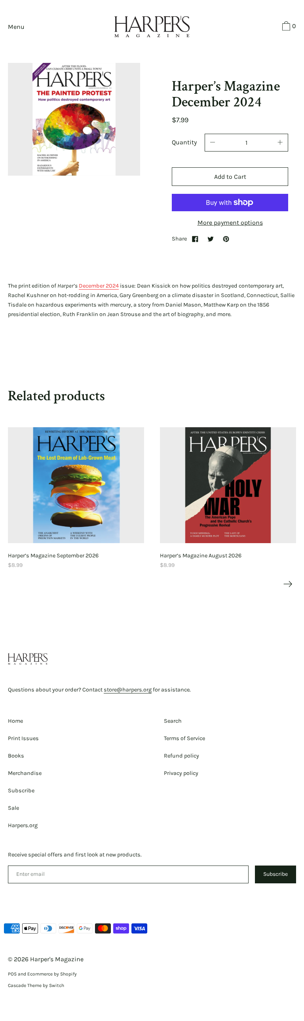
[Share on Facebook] (195, 238)
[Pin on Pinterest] (226, 238)
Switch (56, 985)
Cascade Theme (25, 985)
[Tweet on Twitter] (210, 238)
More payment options (230, 222)
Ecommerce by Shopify (52, 974)
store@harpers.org (128, 689)
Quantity (184, 142)
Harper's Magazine (57, 959)
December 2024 (99, 285)
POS (12, 974)
